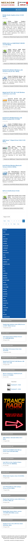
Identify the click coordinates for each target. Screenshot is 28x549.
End (18, 224)
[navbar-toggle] (3, 9)
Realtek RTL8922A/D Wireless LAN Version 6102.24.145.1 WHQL (13, 70)
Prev (9, 221)
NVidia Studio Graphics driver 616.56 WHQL (13, 476)
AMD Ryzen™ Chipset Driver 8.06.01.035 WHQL (14, 140)
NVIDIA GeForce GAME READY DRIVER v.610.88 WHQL (14, 44)
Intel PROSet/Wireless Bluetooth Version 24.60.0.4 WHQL (12, 166)
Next (14, 224)
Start (5, 221)
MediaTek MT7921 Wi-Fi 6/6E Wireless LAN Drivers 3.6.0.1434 (14, 93)
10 (11, 224)
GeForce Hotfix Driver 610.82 (11, 191)
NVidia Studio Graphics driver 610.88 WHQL (13, 15)
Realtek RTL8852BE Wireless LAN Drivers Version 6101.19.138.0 (12, 118)
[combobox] (20, 9)
